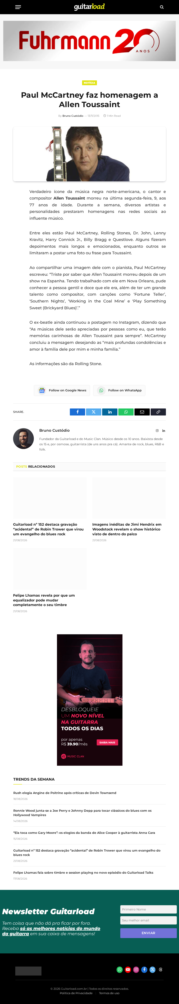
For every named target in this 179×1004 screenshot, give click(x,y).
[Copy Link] (17, 247)
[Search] (161, 7)
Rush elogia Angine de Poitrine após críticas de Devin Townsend (64, 793)
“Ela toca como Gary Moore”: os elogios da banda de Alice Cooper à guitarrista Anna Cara (84, 833)
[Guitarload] (89, 7)
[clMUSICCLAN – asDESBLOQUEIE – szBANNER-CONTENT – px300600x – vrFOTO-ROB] (89, 764)
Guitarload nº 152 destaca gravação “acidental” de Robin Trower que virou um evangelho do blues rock (48, 529)
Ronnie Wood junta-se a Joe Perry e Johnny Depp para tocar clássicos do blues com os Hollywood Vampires (82, 813)
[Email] (17, 225)
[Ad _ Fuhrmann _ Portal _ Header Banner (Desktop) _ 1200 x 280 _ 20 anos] (89, 60)
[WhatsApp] (17, 236)
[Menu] (18, 7)
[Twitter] (17, 214)
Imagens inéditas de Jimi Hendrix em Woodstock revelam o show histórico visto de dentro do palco (127, 529)
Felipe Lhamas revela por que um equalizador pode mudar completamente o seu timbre (44, 600)
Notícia (89, 82)
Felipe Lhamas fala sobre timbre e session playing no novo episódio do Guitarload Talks (83, 873)
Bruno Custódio (72, 115)
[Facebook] (17, 202)
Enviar (148, 933)
